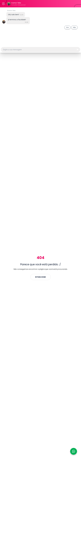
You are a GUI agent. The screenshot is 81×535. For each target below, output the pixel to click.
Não (74, 27)
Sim (67, 27)
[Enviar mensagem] (77, 49)
